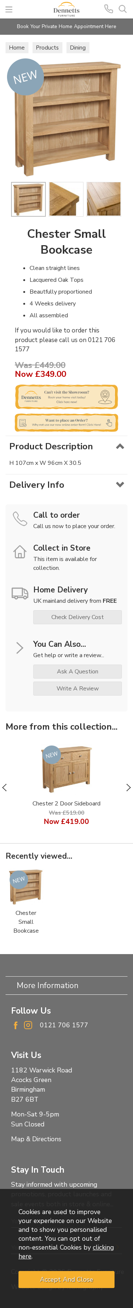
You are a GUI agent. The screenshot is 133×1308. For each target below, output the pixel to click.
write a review (78, 689)
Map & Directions (36, 1139)
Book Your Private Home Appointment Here (66, 26)
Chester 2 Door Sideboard (66, 804)
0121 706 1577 (64, 1025)
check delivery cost (77, 617)
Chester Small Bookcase (26, 922)
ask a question (77, 671)
